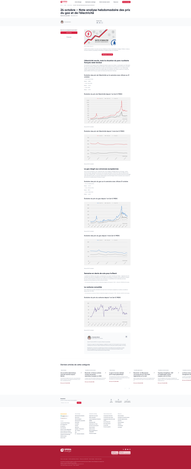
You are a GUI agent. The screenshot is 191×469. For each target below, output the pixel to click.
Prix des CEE (106, 425)
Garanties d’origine (92, 433)
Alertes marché (92, 428)
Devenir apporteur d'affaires (65, 431)
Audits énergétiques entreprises (95, 419)
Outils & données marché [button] (104, 2)
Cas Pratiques (120, 425)
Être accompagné (126, 1)
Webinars (119, 423)
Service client (62, 437)
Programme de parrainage (65, 434)
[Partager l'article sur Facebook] (100, 23)
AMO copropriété (92, 417)
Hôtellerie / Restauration (79, 428)
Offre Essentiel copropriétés (80, 420)
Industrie (76, 425)
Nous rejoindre (63, 427)
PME (75, 432)
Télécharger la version (107, 54)
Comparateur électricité (108, 415)
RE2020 (90, 420)
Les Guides (120, 427)
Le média (65, 5)
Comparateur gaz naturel (108, 417)
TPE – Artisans (77, 430)
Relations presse (63, 436)
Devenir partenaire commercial (66, 432)
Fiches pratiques (121, 422)
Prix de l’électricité (107, 421)
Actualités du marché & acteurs (90, 370)
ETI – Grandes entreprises (79, 433)
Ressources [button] (116, 2)
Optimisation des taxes (93, 415)
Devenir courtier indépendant (65, 429)
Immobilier (77, 423)
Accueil (61, 5)
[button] (125, 388)
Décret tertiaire (92, 427)
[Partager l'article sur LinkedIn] (97, 23)
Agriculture (77, 427)
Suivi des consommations (94, 425)
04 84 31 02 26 (69, 32)
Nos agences (62, 426)
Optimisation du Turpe (93, 423)
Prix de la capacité (107, 426)
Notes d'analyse (69, 5)
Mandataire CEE (92, 422)
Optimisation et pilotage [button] (90, 2)
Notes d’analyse (121, 415)
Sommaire (69, 37)
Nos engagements (63, 424)
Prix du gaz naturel (107, 423)
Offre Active (77, 417)
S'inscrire (79, 402)
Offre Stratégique (78, 419)
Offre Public (77, 422)
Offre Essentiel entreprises (79, 415)
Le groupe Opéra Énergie (65, 422)
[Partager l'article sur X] (102, 23)
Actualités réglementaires (138, 370)
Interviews (119, 420)
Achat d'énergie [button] (78, 2)
